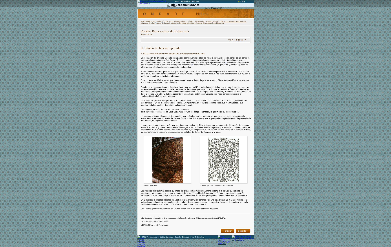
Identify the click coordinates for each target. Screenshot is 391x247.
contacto (195, 1)
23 (192, 65)
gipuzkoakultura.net (185, 4)
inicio (177, 1)
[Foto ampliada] (167, 160)
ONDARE (176, 14)
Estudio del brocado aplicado (166, 23)
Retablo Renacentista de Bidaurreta (175, 21)
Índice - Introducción (196, 21)
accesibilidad (185, 1)
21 (225, 62)
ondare (159, 21)
